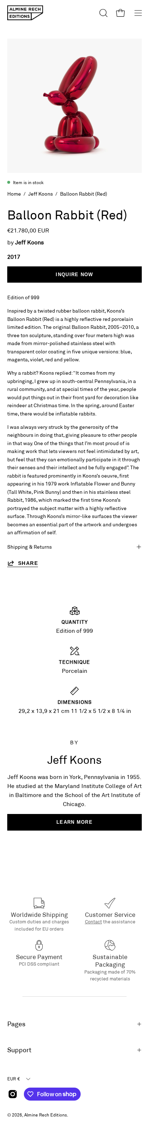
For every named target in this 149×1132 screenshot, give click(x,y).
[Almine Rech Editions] (25, 12)
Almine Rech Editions (45, 1114)
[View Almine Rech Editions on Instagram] (12, 1094)
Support (19, 1050)
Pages (16, 1024)
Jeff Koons (40, 194)
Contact (93, 921)
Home (14, 194)
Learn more (74, 822)
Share (28, 563)
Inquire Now (74, 274)
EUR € (13, 1078)
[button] (103, 13)
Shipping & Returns (29, 547)
